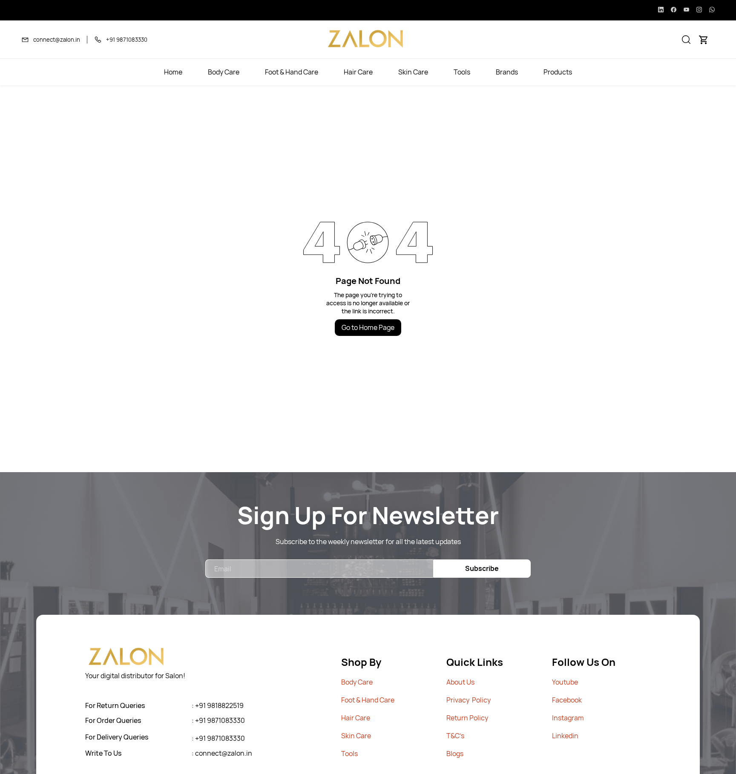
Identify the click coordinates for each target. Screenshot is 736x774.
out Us (464, 682)
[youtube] (686, 10)
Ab (450, 682)
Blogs (454, 753)
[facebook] (673, 10)
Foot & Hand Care (367, 700)
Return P (460, 717)
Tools (349, 753)
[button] (686, 39)
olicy (481, 717)
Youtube (565, 682)
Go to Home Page (368, 327)
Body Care (357, 682)
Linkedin (565, 735)
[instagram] (699, 10)
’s (462, 735)
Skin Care (356, 735)
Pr (449, 700)
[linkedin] (661, 10)
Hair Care (355, 717)
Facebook (567, 700)
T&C (453, 735)
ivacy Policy (472, 700)
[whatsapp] (712, 10)
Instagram (568, 717)
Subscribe (482, 568)
